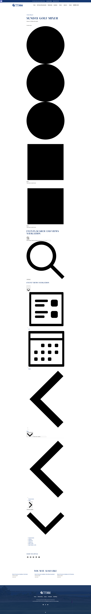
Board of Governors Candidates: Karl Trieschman (65, 574)
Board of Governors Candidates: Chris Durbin (20, 574)
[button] (1, 1)
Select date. (35, 436)
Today (28, 431)
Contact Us (47, 601)
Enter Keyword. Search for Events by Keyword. (34, 240)
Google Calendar (31, 537)
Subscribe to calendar (30, 509)
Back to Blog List (30, 14)
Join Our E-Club (49, 1)
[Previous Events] (46, 427)
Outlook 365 (30, 540)
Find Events (28, 279)
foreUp (57, 601)
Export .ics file (30, 543)
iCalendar (30, 539)
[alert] (45, 162)
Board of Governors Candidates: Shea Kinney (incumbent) (45, 574)
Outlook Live (30, 542)
